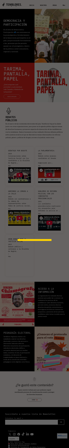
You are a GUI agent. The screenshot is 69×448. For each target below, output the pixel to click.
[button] (48, 211)
